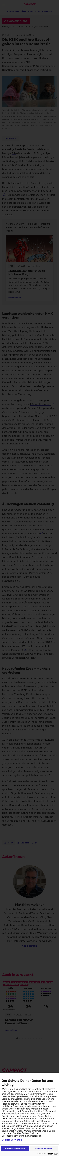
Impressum (36, 1135)
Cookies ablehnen (43, 1148)
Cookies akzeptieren (15, 1148)
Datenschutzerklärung (13, 1135)
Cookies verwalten (12, 1140)
